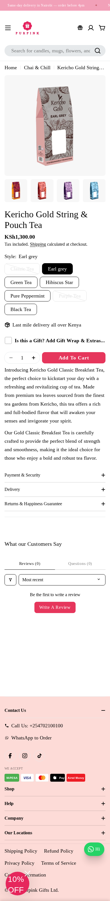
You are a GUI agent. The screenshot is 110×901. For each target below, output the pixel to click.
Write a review (55, 607)
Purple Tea (73, 297)
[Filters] (10, 579)
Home (11, 67)
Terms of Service (58, 863)
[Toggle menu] (8, 27)
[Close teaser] (27, 873)
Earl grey (57, 269)
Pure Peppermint (27, 296)
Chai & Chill (37, 67)
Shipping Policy (21, 851)
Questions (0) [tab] (80, 564)
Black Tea (20, 309)
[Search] (97, 50)
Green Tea (21, 282)
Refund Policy (58, 851)
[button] (17, 883)
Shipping (38, 244)
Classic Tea (25, 270)
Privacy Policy (19, 863)
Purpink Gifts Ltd (39, 890)
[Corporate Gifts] (80, 28)
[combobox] (55, 50)
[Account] (90, 27)
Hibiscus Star (59, 282)
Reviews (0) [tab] (30, 564)
